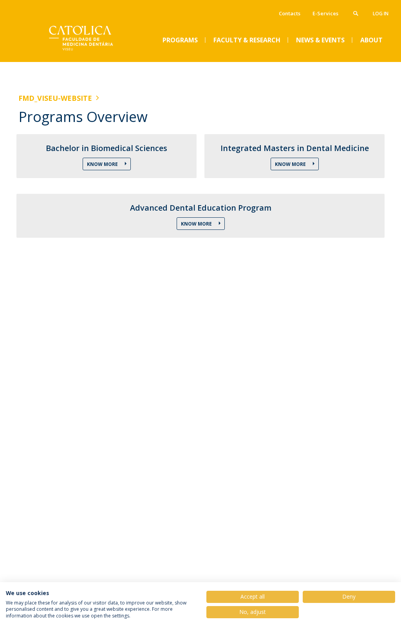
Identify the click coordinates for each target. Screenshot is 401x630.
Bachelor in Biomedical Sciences (106, 148)
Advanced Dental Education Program (200, 208)
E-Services (325, 13)
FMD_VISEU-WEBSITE (55, 98)
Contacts (289, 13)
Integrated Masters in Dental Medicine (294, 148)
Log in (380, 13)
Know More (103, 164)
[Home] (77, 55)
